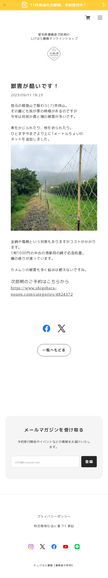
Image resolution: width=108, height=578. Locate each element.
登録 (89, 461)
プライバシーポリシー (54, 516)
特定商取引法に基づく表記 (54, 526)
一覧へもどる (54, 350)
